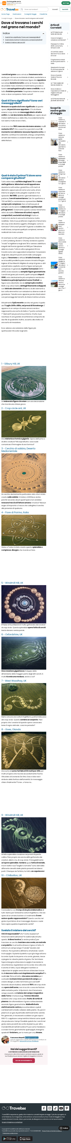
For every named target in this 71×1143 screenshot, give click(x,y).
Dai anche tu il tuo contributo (29, 1041)
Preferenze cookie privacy (10, 1133)
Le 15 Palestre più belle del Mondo (57, 33)
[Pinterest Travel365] (67, 1108)
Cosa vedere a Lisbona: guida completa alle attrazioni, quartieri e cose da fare (62, 142)
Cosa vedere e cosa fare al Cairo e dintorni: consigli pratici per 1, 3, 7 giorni (62, 194)
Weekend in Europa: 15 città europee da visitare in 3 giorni (58, 69)
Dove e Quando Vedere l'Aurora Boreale (56, 77)
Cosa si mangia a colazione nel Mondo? (58, 39)
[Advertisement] (23, 60)
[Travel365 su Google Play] (9, 1138)
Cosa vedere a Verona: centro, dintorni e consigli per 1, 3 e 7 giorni (62, 283)
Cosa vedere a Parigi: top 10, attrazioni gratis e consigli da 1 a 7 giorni (62, 177)
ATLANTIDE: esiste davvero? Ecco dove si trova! (58, 54)
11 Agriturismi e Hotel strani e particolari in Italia (58, 62)
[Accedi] (55, 9)
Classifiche (43, 14)
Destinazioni (17, 14)
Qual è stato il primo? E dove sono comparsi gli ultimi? (23, 40)
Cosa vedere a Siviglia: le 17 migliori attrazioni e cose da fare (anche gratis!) (61, 265)
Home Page (5, 14)
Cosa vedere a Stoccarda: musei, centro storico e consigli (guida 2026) (62, 245)
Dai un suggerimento (24, 1060)
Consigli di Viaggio (30, 14)
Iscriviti (65, 9)
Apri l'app (66, 3)
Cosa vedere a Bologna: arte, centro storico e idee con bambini (61, 227)
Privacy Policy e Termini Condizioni (52, 1131)
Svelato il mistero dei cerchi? (15, 42)
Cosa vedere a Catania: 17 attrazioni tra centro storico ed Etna (62, 123)
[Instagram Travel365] (49, 1108)
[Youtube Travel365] (61, 1108)
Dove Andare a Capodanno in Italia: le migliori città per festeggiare (58, 92)
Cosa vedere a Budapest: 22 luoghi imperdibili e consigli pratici (62, 160)
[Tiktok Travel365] (55, 1108)
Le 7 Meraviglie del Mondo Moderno (57, 84)
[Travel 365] (9, 9)
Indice (6, 33)
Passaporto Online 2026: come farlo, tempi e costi (57, 46)
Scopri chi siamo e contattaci (12, 1122)
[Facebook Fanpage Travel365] (44, 1108)
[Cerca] (22, 9)
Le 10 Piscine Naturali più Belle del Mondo (58, 100)
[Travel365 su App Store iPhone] (25, 1138)
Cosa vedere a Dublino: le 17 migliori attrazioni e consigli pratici (62, 211)
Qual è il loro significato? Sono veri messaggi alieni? (22, 37)
